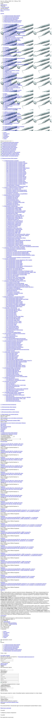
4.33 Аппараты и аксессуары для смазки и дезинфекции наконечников (22, 246)
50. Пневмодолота (7, 81)
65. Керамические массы (9, 101)
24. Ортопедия (6, 53)
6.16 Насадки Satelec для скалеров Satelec (15, 277)
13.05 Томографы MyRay (11, 358)
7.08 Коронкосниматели (11, 290)
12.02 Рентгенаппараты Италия (13, 343)
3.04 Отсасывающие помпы (12, 199)
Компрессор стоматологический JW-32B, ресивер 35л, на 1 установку (17, 548)
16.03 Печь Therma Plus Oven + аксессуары (16, 385)
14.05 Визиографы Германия (12, 374)
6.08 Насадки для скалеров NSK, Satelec (15, 268)
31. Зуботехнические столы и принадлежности (14, 58)
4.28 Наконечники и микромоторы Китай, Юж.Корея (18, 240)
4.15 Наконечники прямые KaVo (13, 224)
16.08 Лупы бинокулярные (12, 391)
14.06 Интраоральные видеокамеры (14, 375)
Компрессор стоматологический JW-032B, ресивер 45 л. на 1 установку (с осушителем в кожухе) (23, 584)
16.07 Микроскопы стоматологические (15, 389)
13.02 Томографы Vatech (11, 354)
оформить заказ (14, 702)
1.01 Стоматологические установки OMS (15, 161)
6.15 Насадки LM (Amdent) (12, 275)
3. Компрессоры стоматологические (11, 26)
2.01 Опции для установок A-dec (13, 188)
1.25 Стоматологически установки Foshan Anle (17, 186)
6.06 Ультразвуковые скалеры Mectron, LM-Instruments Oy (19, 266)
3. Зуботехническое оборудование (11, 18)
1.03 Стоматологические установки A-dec (15, 164)
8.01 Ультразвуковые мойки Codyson (14, 298)
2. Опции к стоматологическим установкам (13, 25)
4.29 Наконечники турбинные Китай (14, 241)
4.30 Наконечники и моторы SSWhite (14, 242)
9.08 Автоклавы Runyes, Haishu (13, 317)
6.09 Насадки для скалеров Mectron (14, 269)
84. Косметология (7, 129)
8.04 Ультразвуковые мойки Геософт (14, 301)
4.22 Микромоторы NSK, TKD (13, 233)
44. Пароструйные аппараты (9, 74)
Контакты (5, 137)
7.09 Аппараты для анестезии (13, 291)
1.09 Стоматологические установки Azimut (16, 171)
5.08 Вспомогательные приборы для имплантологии (18, 257)
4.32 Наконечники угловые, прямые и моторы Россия (18, 245)
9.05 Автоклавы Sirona (11, 313)
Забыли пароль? (4, 663)
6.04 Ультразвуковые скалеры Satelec (14, 263)
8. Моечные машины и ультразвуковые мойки (13, 32)
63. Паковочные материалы (9, 98)
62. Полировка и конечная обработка (11, 97)
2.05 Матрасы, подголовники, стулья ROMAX (16, 193)
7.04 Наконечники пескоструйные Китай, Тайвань (17, 285)
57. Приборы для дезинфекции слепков (12, 90)
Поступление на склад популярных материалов (11, 418)
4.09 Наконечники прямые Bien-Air (14, 217)
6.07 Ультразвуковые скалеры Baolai (14, 267)
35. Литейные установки (9, 63)
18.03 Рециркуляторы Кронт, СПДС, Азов (15, 398)
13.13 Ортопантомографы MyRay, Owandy (16, 366)
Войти (2, 666)
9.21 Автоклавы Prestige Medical (13, 332)
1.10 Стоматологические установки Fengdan (16, 172)
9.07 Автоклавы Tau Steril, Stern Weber (15, 316)
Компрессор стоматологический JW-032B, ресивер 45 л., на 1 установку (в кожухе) (20, 511)
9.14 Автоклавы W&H (11, 325)
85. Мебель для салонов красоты (10, 130)
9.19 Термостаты (10, 331)
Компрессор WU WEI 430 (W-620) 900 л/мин (11, 496)
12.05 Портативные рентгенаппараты (14, 347)
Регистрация (6, 9)
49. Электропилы (7, 80)
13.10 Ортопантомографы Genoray (14, 364)
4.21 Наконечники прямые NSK (13, 231)
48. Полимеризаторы (8, 79)
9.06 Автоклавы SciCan (11, 315)
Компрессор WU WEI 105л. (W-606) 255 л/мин (11, 459)
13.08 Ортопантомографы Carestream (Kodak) (16, 361)
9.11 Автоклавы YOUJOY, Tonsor (13, 321)
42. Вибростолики (7, 71)
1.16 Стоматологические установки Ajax (15, 180)
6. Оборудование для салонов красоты (12, 21)
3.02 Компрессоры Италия (12, 197)
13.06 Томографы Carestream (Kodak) (14, 359)
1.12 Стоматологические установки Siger (15, 175)
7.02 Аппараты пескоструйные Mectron (15, 283)
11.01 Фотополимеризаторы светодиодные (16, 338)
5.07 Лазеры (9, 256)
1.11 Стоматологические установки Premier (16, 174)
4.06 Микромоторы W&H (12, 213)
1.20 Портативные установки (13, 185)
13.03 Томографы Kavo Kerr (12, 355)
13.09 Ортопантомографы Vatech (13, 363)
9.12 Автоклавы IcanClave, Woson (13, 322)
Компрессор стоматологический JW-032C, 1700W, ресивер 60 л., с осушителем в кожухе (21, 555)
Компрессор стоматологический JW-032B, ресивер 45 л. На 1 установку (17, 577)
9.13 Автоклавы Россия (11, 323)
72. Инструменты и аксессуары (10, 109)
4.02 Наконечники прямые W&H (13, 208)
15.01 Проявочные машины (12, 378)
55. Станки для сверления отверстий (11, 87)
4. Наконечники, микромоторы (10, 27)
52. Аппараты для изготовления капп (12, 84)
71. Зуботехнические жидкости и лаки (12, 108)
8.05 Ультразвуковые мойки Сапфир (14, 302)
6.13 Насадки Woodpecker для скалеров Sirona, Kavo (18, 273)
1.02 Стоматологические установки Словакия (16, 163)
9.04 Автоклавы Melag (11, 312)
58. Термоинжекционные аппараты (11, 91)
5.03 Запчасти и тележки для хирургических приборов (18, 251)
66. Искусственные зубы (9, 102)
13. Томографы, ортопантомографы (11, 38)
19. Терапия (6, 47)
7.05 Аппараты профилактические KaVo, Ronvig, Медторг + (20, 286)
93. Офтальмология (7, 124)
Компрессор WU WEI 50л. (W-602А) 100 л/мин (11, 445)
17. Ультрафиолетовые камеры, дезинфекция (13, 43)
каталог (2, 13)
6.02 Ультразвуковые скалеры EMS (14, 261)
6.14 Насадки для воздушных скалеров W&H (16, 274)
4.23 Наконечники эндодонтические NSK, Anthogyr (18, 234)
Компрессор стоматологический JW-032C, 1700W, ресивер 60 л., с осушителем (19, 518)
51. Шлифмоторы (7, 82)
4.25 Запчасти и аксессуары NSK (13, 236)
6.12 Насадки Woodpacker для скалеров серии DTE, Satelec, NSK (21, 272)
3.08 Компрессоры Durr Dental (13, 204)
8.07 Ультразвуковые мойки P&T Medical (15, 305)
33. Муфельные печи (8, 60)
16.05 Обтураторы (10, 387)
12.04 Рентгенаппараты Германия (13, 345)
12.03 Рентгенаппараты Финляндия (14, 344)
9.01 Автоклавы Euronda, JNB (13, 309)
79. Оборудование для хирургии (10, 119)
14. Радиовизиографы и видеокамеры (12, 40)
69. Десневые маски (7, 105)
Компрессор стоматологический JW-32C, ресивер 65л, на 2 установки (17, 540)
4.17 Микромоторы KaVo (12, 226)
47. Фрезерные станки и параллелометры (12, 77)
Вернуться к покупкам (6, 702)
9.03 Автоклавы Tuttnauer (12, 311)
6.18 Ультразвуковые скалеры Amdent (14, 279)
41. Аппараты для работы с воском (11, 70)
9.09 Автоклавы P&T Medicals (13, 318)
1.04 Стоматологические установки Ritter (15, 165)
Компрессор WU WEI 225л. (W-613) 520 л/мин (11, 481)
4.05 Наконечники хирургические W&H (15, 212)
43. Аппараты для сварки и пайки (11, 73)
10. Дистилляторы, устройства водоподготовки (14, 35)
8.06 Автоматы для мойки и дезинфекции (15, 304)
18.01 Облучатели (10, 396)
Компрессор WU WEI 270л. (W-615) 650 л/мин (11, 489)
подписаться (3, 615)
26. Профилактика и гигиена (10, 55)
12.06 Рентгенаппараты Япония (13, 348)
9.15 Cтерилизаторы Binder (12, 326)
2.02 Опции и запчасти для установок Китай (16, 190)
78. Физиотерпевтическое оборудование (12, 118)
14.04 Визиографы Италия (12, 372)
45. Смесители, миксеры (9, 75)
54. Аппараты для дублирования (10, 86)
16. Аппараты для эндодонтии (10, 42)
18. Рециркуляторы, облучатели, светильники (13, 45)
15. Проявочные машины (9, 41)
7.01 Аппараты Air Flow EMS (13, 282)
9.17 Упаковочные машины (12, 328)
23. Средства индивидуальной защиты (12, 52)
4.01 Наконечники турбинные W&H (14, 207)
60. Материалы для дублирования (11, 94)
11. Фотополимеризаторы (9, 36)
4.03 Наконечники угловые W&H (13, 209)
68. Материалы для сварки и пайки (11, 104)
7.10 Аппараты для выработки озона (14, 293)
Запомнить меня (6, 662)
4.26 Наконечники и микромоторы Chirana (16, 237)
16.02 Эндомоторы (10, 383)
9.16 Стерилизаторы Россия (12, 327)
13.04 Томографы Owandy (12, 356)
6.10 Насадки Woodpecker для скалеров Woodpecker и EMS (19, 271)
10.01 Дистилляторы (10, 334)
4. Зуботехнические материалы (10, 19)
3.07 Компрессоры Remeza (12, 203)
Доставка (5, 135)
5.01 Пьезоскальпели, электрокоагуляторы (15, 248)
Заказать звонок (4, 699)
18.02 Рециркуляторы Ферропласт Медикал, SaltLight (18, 397)
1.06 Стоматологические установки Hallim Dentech (17, 168)
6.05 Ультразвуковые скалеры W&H (14, 264)
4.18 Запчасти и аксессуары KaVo (13, 228)
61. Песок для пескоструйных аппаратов (12, 96)
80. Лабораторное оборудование (10, 120)
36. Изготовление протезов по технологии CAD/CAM (15, 64)
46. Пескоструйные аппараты (10, 76)
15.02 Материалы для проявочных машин (15, 380)
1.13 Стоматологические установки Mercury (16, 176)
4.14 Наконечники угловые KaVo (13, 223)
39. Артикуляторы (7, 68)
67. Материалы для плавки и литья (11, 103)
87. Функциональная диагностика (11, 123)
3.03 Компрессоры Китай (12, 198)
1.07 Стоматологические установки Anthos (16, 169)
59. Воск (5, 93)
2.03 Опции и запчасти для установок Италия (16, 191)
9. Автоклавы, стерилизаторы (10, 34)
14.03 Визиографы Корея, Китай (13, 371)
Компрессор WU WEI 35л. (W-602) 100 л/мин (11, 503)
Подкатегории (4, 441)
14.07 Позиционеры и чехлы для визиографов (16, 376)
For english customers (5, 655)
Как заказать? (6, 133)
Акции (4, 132)
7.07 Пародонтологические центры (14, 289)
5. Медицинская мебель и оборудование (12, 20)
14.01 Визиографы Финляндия (13, 369)
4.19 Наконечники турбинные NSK (14, 229)
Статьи (4, 138)
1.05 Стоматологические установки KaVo (15, 166)
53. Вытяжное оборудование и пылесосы (12, 85)
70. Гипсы (5, 107)
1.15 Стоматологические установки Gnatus (16, 179)
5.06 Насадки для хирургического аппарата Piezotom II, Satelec (20, 255)
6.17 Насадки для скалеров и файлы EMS (15, 278)
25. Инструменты (7, 54)
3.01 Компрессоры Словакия (12, 196)
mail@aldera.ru (4, 4)
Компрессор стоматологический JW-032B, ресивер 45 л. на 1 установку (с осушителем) (21, 526)
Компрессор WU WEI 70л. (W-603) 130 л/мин (11, 452)
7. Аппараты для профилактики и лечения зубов (14, 31)
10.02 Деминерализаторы (12, 336)
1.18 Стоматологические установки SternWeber (17, 182)
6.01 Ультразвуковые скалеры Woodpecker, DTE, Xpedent (19, 260)
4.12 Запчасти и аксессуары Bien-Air (14, 220)
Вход (2, 9)
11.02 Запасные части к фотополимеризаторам (16, 339)
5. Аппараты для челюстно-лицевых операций (14, 29)
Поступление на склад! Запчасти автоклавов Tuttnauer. (13, 422)
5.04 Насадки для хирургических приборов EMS (17, 252)
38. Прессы (5, 66)
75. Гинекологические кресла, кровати (12, 114)
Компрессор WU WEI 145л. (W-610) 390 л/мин (11, 474)
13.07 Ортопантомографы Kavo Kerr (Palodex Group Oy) (19, 360)
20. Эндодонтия (7, 48)
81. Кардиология (7, 121)
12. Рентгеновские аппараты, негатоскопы (13, 37)
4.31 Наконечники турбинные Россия (14, 244)
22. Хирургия (6, 51)
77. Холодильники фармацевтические (12, 116)
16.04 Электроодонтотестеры (12, 386)
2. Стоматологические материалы (11, 17)
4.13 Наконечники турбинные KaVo (14, 221)
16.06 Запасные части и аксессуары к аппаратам (17, 388)
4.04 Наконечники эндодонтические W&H (16, 210)
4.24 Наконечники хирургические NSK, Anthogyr (17, 235)
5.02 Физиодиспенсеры (11, 250)
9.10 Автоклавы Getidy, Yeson (13, 320)
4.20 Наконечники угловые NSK (13, 230)
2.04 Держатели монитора (12, 192)
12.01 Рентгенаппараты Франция (13, 342)
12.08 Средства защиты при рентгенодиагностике (17, 349)
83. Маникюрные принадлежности (11, 127)
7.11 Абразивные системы (12, 294)
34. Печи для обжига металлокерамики (12, 61)
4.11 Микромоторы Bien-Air (12, 219)
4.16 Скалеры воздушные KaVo (13, 225)
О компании (6, 136)
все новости (3, 424)
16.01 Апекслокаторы (11, 382)
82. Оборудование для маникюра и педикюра (13, 126)
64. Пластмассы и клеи (8, 99)
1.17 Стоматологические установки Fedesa (16, 181)
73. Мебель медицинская (9, 111)
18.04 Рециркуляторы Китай (12, 399)
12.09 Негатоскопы (10, 350)
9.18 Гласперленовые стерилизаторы (14, 329)
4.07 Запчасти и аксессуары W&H (14, 214)
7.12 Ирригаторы (10, 295)
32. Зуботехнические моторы (10, 59)
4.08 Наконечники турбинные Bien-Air (15, 215)
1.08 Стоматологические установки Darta (15, 170)
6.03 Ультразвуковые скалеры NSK (14, 262)
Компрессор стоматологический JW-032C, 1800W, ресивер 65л (15, 533)
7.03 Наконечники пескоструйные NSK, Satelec (17, 284)
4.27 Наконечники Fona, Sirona (13, 239)
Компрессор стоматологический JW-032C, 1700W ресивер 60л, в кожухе (17, 570)
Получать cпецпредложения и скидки (11, 684)
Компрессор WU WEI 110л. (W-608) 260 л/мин (11, 467)
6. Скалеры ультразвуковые (9, 30)
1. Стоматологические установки (11, 24)
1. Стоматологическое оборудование (11, 15)
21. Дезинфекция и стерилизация (11, 49)
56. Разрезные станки (8, 88)
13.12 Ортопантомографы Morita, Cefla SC (15, 365)
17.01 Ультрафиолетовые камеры (13, 393)
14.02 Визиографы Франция (12, 370)
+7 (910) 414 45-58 (5, 7)
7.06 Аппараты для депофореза (13, 288)
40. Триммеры (6, 69)
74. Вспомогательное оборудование (11, 113)
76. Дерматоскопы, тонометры (10, 115)
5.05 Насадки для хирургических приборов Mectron (18, 253)
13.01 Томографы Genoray (12, 353)
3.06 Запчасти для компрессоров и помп (15, 202)
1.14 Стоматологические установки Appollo (16, 177)
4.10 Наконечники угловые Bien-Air (14, 218)
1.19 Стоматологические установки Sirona (15, 183)
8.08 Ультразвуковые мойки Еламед (14, 306)
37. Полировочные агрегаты (9, 65)
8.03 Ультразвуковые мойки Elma (13, 300)
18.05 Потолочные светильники (13, 401)
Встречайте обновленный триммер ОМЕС (10, 420)
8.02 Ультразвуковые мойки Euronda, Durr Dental (17, 299)
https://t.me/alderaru (12, 622)
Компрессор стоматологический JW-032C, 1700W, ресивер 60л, (15, 562)
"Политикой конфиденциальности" (26, 656)
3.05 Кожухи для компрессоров (13, 201)
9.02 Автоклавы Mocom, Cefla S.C (14, 310)
